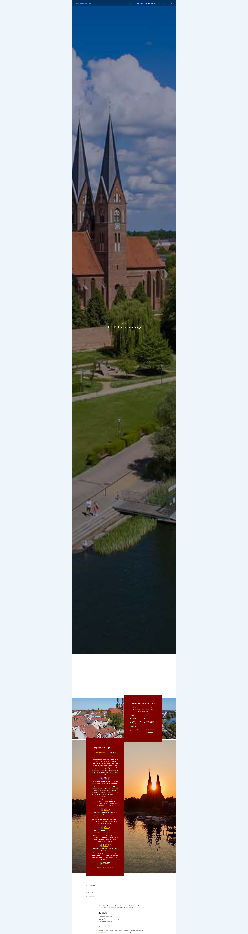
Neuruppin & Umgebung (151, 3)
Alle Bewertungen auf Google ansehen (105, 867)
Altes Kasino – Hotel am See (84, 3)
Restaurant (139, 3)
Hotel (131, 3)
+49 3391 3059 (107, 925)
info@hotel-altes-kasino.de (109, 927)
